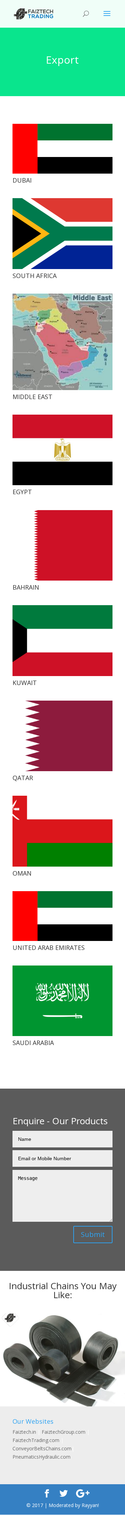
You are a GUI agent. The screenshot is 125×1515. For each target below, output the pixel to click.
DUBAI (22, 180)
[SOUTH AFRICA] (62, 233)
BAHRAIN (25, 587)
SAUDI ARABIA (33, 1042)
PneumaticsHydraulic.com (41, 1456)
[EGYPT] (62, 450)
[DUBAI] (62, 149)
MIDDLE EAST (32, 396)
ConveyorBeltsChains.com (42, 1448)
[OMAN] (62, 831)
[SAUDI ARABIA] (62, 1001)
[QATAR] (62, 736)
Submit (93, 1234)
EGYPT (22, 492)
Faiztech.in (24, 1432)
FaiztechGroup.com (63, 1432)
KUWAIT (24, 682)
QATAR (22, 778)
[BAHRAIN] (62, 545)
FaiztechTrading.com (35, 1440)
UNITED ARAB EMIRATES (48, 947)
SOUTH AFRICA (34, 275)
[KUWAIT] (62, 640)
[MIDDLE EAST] (62, 342)
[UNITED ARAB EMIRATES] (62, 916)
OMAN (22, 873)
